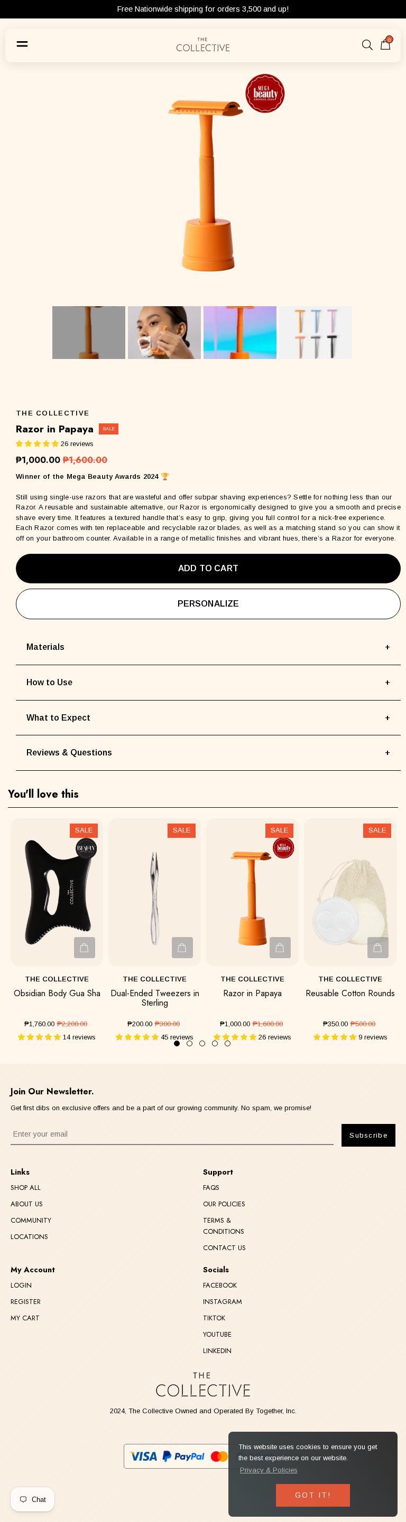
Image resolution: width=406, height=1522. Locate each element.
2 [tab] (189, 1043)
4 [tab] (215, 1043)
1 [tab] (177, 1043)
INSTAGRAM (222, 1302)
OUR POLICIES (224, 1204)
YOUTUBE (217, 1334)
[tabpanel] (57, 930)
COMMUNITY (31, 1220)
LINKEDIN (217, 1351)
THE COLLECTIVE (52, 413)
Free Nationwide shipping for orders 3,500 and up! (203, 9)
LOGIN (21, 1285)
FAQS (211, 1188)
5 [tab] (227, 1043)
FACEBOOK (220, 1285)
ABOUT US (27, 1204)
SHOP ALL (26, 1188)
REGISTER (26, 1302)
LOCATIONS (29, 1237)
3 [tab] (202, 1043)
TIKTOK (214, 1318)
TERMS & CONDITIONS (223, 1225)
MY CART (25, 1318)
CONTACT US (224, 1248)
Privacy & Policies (269, 1470)
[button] (37, 444)
